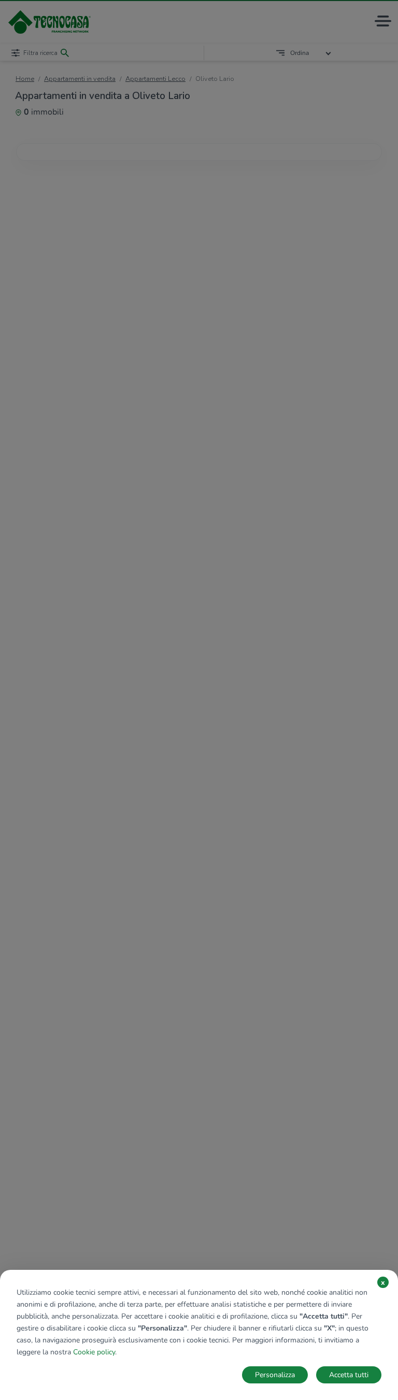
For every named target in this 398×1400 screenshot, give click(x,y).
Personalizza (275, 1375)
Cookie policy (94, 1352)
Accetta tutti (348, 1375)
